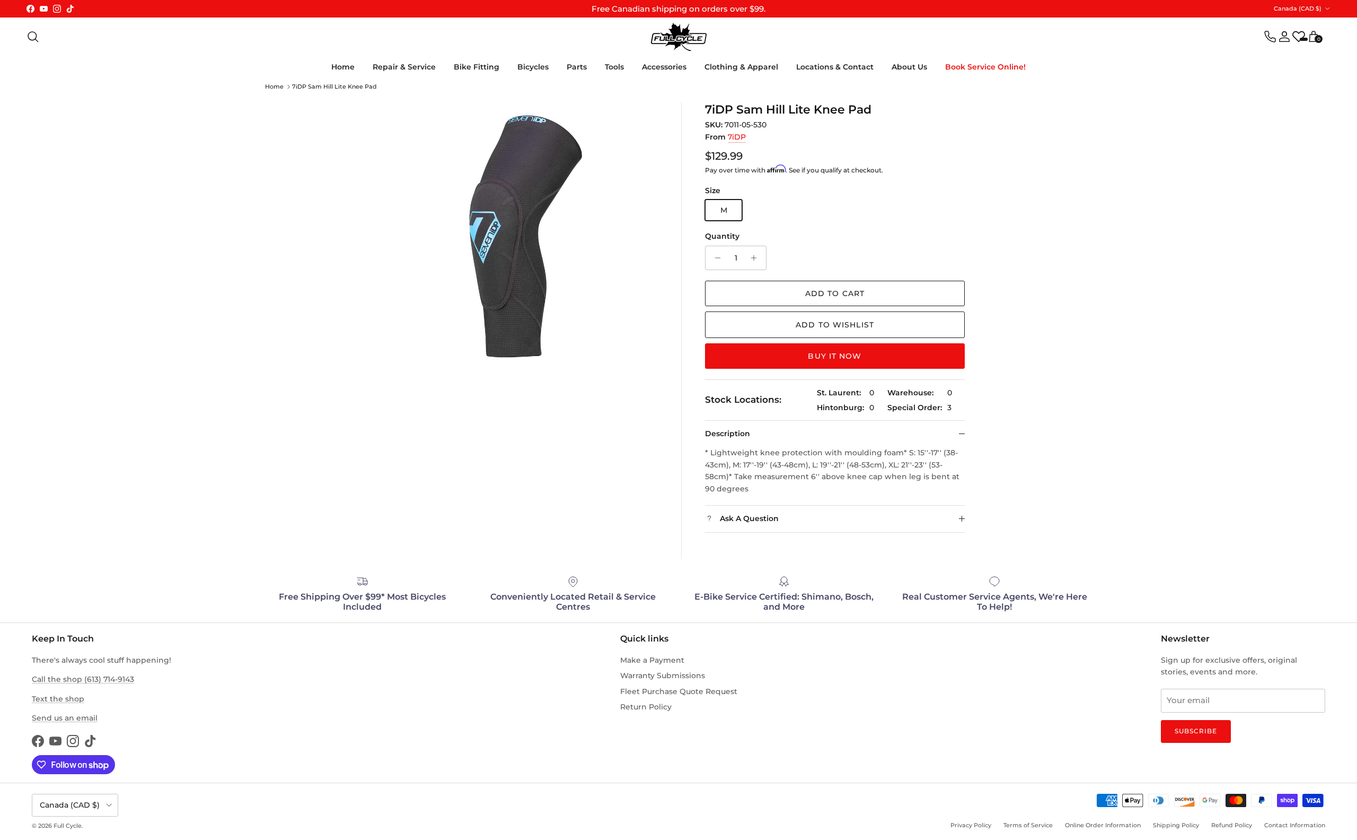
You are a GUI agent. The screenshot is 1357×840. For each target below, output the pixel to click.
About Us (909, 67)
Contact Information (1294, 825)
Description (727, 433)
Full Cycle (68, 825)
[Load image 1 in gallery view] (525, 235)
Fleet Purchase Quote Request (678, 691)
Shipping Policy (1176, 825)
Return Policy (646, 707)
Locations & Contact (835, 67)
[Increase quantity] (756, 258)
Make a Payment (652, 660)
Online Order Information (1103, 825)
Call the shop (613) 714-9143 (83, 679)
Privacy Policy (970, 825)
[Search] (33, 36)
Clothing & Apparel (741, 67)
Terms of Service (1028, 825)
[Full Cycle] (679, 37)
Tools (614, 67)
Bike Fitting (476, 67)
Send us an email (65, 718)
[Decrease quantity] (715, 258)
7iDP (737, 137)
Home (343, 67)
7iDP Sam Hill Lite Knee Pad (334, 86)
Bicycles (533, 67)
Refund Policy (1231, 825)
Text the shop (58, 699)
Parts (577, 67)
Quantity (722, 236)
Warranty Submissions (662, 675)
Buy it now (834, 356)
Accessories (664, 67)
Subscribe (1196, 731)
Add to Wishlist (835, 325)
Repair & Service (404, 67)
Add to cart (835, 293)
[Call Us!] (1270, 36)
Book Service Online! (985, 67)
